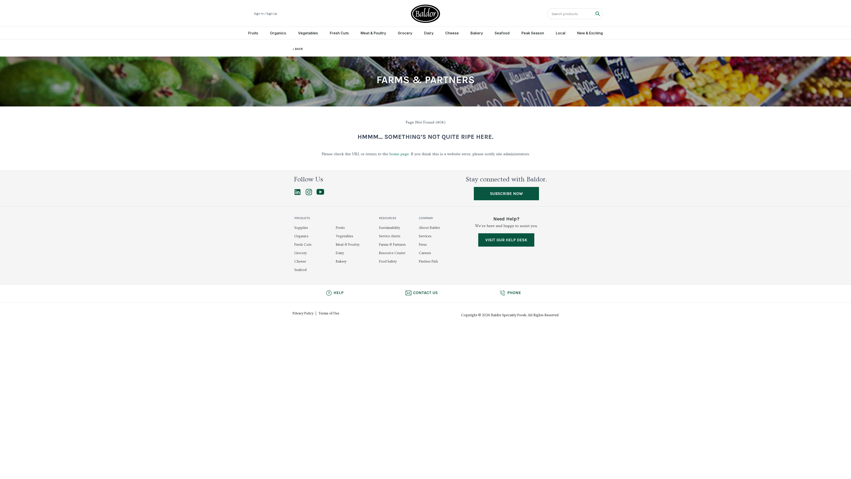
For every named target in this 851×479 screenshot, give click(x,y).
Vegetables (308, 33)
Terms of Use (329, 313)
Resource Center (392, 253)
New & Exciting (590, 33)
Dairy (428, 33)
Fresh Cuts (339, 33)
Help (339, 292)
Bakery (476, 33)
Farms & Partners (392, 245)
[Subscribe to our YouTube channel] (320, 194)
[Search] (597, 13)
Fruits (253, 33)
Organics (278, 33)
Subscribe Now (506, 193)
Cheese (452, 33)
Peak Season (532, 33)
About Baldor (429, 228)
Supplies (301, 228)
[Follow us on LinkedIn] (298, 194)
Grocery (405, 33)
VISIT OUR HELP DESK (506, 240)
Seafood (502, 33)
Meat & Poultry (373, 33)
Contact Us (425, 292)
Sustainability (389, 228)
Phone (514, 292)
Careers (425, 253)
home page (399, 154)
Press (423, 245)
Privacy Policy (303, 313)
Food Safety (388, 261)
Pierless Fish (428, 261)
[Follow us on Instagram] (309, 194)
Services (425, 236)
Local (560, 33)
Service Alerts (389, 236)
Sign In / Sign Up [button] (265, 14)
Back (299, 49)
